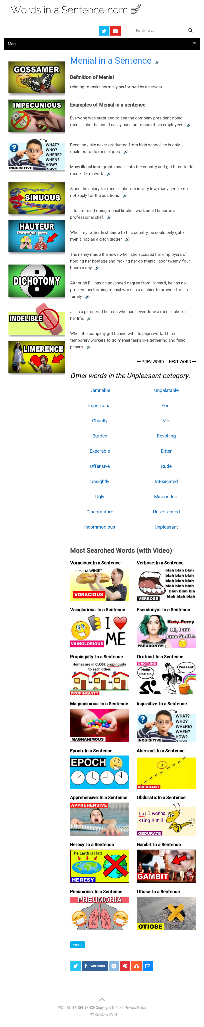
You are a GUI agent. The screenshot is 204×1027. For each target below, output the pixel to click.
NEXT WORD (180, 361)
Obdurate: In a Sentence (161, 797)
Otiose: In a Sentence (158, 891)
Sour (166, 405)
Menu (12, 44)
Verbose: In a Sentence (160, 562)
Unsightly (99, 481)
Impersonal (99, 405)
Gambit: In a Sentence (159, 844)
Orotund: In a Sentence (160, 656)
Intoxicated (166, 481)
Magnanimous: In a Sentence (99, 703)
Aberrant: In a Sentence (161, 750)
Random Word (105, 1014)
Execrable (100, 451)
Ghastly (99, 421)
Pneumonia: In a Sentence (96, 891)
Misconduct (166, 496)
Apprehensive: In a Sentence (98, 797)
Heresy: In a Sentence (92, 844)
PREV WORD (152, 361)
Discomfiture (99, 512)
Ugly (99, 496)
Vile (166, 421)
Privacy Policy (135, 1008)
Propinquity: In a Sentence (96, 656)
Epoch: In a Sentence (91, 750)
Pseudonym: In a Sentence (163, 609)
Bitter (166, 451)
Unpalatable (166, 390)
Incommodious (99, 527)
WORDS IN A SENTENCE (76, 1008)
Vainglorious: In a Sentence (97, 609)
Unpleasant (166, 527)
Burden (99, 436)
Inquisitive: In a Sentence (162, 703)
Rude (166, 466)
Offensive (100, 466)
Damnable (99, 390)
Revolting (166, 436)
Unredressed (166, 512)
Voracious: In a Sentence (95, 562)
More (76, 945)
